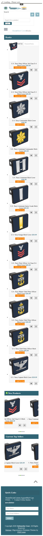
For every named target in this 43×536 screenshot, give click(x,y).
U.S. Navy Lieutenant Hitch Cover (24, 178)
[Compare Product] (32, 14)
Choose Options (20, 68)
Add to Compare (36, 69)
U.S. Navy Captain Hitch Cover (21, 377)
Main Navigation (6, 29)
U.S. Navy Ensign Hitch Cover (21, 235)
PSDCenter (21, 532)
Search (6, 12)
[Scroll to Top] (36, 482)
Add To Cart (21, 125)
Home (14, 31)
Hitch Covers (21, 31)
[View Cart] (37, 14)
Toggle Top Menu (21, 4)
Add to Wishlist (31, 69)
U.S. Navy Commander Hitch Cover (24, 120)
